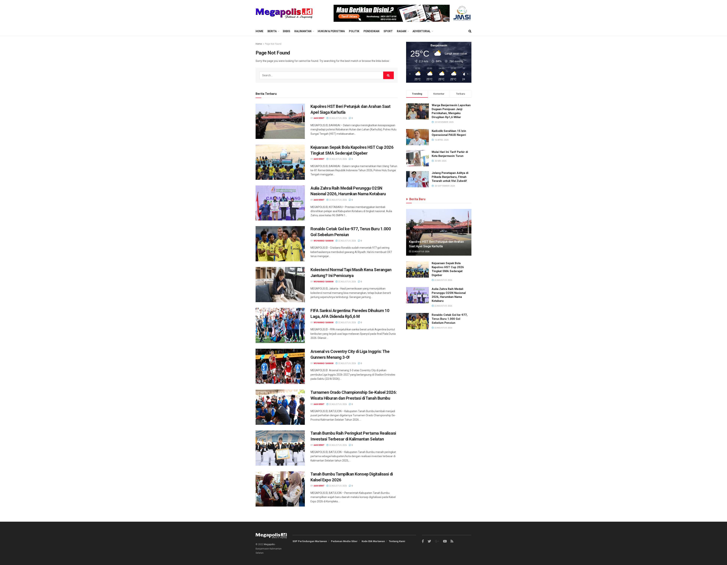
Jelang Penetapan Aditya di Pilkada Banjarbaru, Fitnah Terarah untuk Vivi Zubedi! (450, 177)
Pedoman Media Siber (344, 541)
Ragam (401, 31)
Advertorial (422, 31)
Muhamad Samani (323, 241)
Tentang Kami (397, 541)
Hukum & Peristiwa (331, 31)
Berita (272, 31)
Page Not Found (273, 44)
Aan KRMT (319, 118)
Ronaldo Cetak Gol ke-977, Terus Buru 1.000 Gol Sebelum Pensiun (449, 319)
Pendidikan (371, 31)
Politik (354, 31)
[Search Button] (388, 75)
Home (259, 31)
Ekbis (286, 31)
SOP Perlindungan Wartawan (310, 541)
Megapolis (269, 544)
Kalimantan (302, 31)
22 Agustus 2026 (337, 118)
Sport (388, 31)
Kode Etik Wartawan (373, 541)
